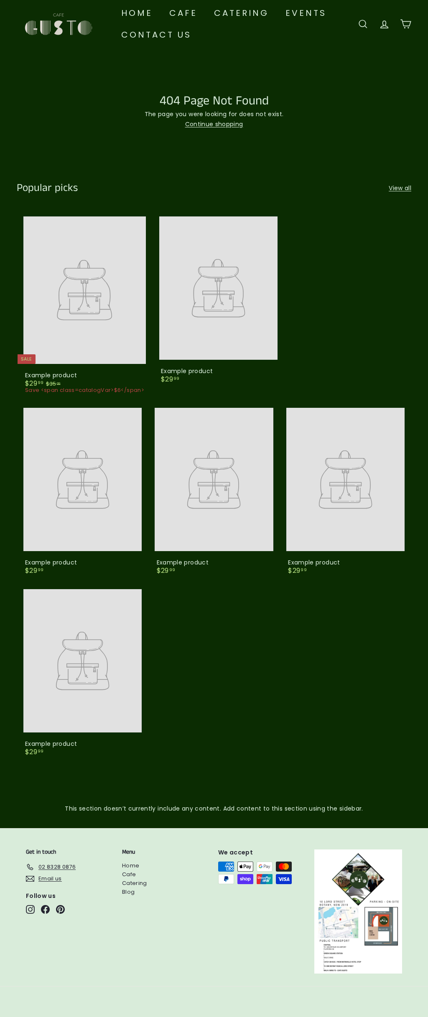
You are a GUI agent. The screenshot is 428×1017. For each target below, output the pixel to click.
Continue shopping (214, 124)
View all (400, 188)
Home (137, 13)
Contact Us (156, 35)
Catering (241, 13)
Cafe (183, 13)
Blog (128, 892)
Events (305, 13)
